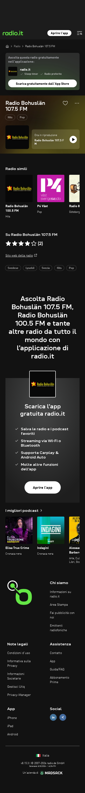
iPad (10, 726)
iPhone (12, 718)
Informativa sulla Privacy (19, 663)
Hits (10, 117)
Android (12, 734)
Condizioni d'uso (18, 653)
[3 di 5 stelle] (21, 243)
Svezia (46, 268)
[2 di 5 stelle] (15, 243)
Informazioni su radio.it (60, 594)
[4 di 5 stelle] (27, 243)
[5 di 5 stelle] (34, 243)
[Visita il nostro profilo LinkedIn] (53, 717)
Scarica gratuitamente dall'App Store (42, 83)
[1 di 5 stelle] (8, 243)
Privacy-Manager (19, 695)
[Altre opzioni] (77, 103)
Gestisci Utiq (16, 686)
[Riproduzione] (73, 139)
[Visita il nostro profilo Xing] (63, 717)
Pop (22, 117)
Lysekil (30, 268)
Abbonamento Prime (59, 680)
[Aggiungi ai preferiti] (65, 103)
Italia (45, 755)
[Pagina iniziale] (7, 46)
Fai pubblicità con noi (62, 615)
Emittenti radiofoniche (58, 628)
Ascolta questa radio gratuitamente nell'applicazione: (33, 59)
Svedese (13, 268)
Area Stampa (59, 604)
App (52, 661)
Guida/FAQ (57, 669)
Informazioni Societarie (15, 676)
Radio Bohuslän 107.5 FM (49, 142)
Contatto (56, 653)
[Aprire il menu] (79, 33)
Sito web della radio (19, 255)
